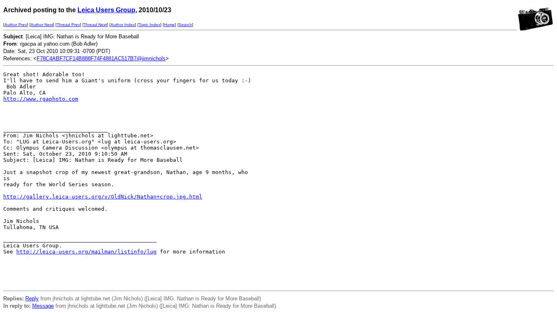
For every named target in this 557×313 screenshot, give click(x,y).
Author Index (123, 24)
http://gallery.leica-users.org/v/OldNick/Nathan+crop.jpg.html (102, 197)
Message (43, 306)
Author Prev (15, 24)
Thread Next (95, 24)
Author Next (42, 24)
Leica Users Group (106, 10)
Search (185, 24)
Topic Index (149, 24)
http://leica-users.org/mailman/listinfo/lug (86, 252)
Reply (32, 298)
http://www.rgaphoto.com (40, 99)
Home (169, 24)
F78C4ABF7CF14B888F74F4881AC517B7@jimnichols (101, 58)
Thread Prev (68, 24)
